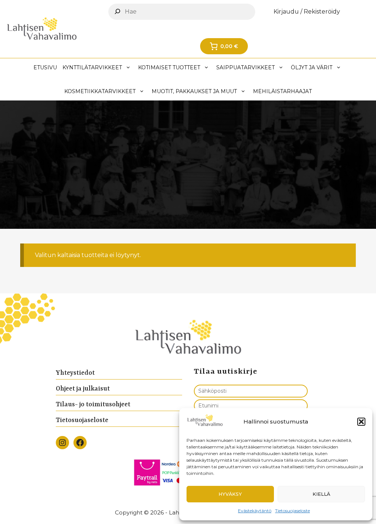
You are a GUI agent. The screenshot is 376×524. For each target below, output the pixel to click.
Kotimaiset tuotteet (169, 67)
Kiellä (321, 494)
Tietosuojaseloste (292, 510)
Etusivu (45, 67)
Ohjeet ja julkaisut (83, 388)
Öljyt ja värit (311, 67)
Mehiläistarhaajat (282, 91)
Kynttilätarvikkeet (92, 67)
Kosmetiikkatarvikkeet (99, 91)
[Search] (117, 11)
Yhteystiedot (75, 373)
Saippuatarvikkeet (245, 67)
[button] (361, 421)
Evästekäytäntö (254, 510)
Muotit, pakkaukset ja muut (194, 91)
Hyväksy (230, 494)
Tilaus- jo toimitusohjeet (93, 404)
